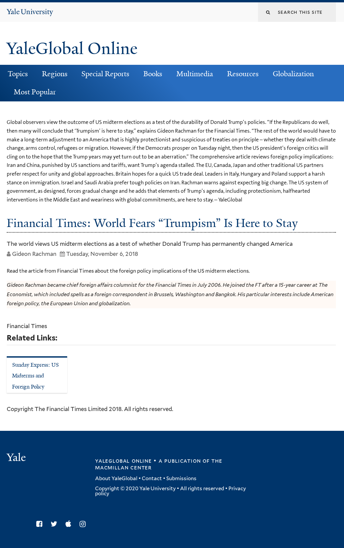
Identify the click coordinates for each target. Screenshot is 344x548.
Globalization (293, 74)
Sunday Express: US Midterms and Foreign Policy (35, 375)
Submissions (181, 478)
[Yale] (17, 458)
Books (152, 74)
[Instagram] (84, 524)
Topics (18, 74)
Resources (243, 74)
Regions (55, 74)
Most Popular (35, 92)
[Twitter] (56, 524)
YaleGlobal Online (71, 48)
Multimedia (194, 74)
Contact (152, 478)
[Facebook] (41, 524)
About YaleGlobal (116, 478)
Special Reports (105, 74)
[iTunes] (70, 524)
